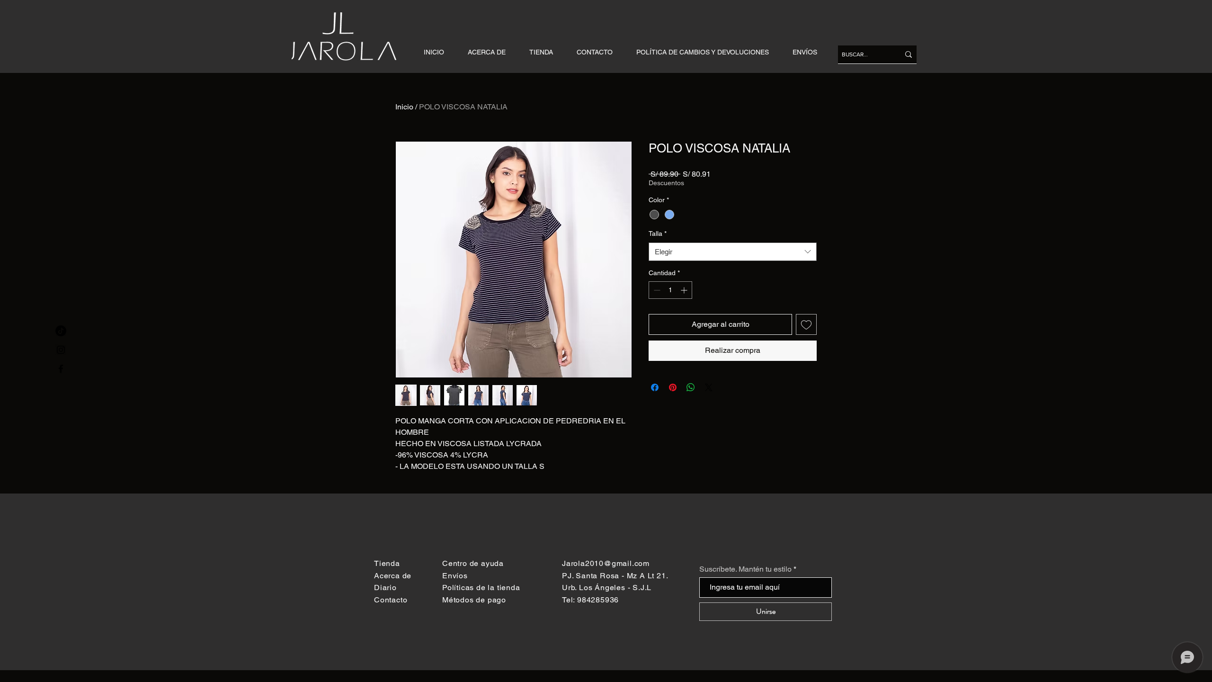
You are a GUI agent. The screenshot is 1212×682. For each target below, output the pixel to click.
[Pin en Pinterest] (672, 387)
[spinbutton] (670, 290)
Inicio (404, 106)
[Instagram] (60, 349)
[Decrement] (656, 290)
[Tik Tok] (60, 330)
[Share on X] (708, 387)
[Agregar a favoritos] (806, 324)
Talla (658, 233)
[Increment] (685, 290)
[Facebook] (60, 368)
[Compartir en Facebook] (654, 387)
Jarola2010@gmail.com (606, 563)
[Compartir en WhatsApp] (690, 387)
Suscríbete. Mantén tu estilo (745, 569)
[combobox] (733, 251)
